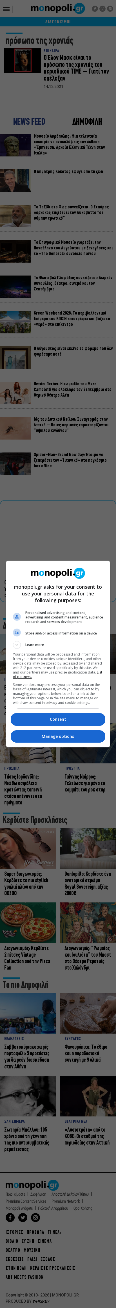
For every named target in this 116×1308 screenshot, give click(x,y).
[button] (58, 645)
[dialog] (58, 654)
